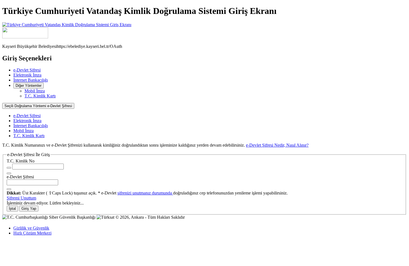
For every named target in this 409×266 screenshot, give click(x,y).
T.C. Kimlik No (21, 161)
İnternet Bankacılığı (30, 80)
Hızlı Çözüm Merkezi (32, 233)
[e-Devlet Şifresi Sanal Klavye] (9, 189)
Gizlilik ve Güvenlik (31, 228)
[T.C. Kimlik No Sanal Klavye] (9, 173)
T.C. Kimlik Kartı (40, 95)
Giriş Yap (28, 208)
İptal (12, 208)
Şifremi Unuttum (21, 198)
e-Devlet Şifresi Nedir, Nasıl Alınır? (277, 145)
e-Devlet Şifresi (27, 70)
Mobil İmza (34, 90)
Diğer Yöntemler (28, 85)
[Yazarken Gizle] (9, 168)
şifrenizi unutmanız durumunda (145, 193)
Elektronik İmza (27, 75)
